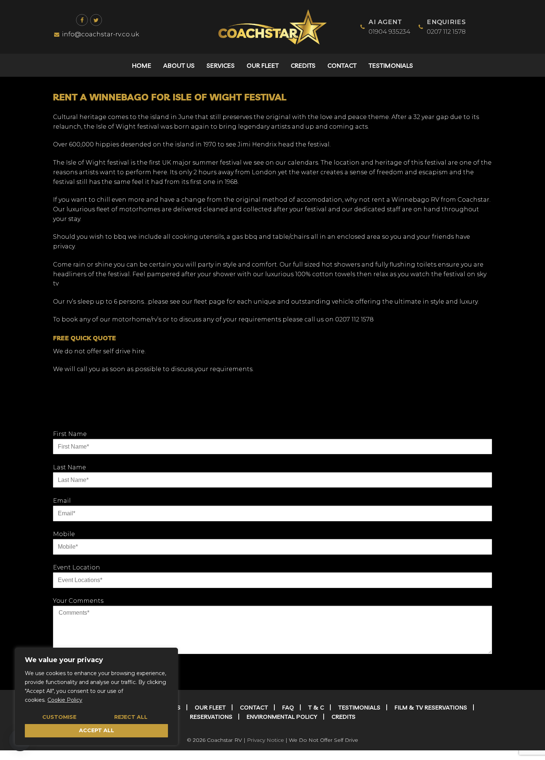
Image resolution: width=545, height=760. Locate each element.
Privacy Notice (265, 740)
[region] (96, 696)
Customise (59, 717)
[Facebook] (82, 20)
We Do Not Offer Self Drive (323, 740)
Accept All (96, 730)
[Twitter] (96, 20)
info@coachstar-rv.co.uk (100, 34)
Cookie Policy (64, 700)
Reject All (131, 717)
